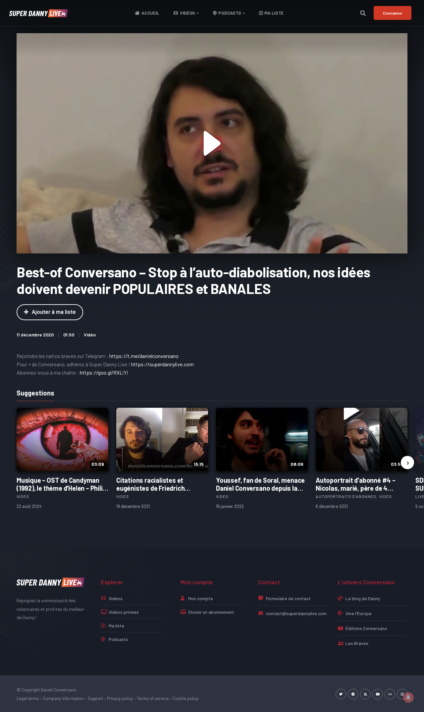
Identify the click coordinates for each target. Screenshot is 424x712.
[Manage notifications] (408, 697)
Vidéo (90, 334)
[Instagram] (402, 694)
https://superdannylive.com (162, 364)
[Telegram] (353, 694)
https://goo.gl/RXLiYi (104, 372)
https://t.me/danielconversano (144, 356)
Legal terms (28, 698)
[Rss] (365, 694)
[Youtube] (377, 694)
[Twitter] (341, 694)
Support (95, 698)
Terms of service (153, 698)
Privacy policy (120, 698)
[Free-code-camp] (390, 694)
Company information (63, 698)
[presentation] (407, 462)
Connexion (392, 13)
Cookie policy (185, 698)
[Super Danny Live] (50, 582)
